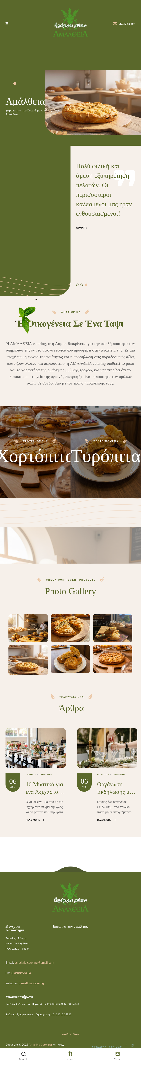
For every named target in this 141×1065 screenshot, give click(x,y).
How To (102, 774)
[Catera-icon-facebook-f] (126, 1045)
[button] (77, 285)
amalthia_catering (32, 983)
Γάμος (30, 774)
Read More (33, 819)
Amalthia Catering (40, 1044)
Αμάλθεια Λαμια (20, 973)
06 (13, 781)
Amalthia (46, 774)
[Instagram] (132, 1045)
